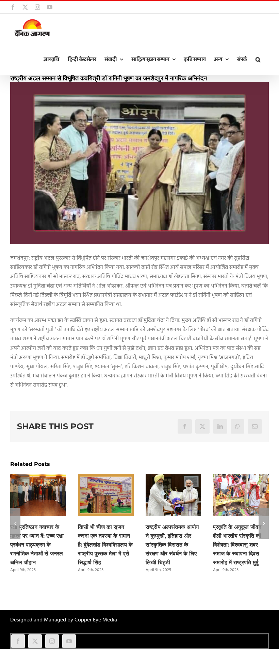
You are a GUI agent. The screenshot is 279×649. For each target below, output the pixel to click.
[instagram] (52, 641)
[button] (258, 59)
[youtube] (69, 641)
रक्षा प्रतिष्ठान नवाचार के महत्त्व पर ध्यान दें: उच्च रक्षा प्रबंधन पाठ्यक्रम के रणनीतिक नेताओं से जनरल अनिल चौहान (37, 545)
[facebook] (18, 641)
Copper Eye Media (96, 620)
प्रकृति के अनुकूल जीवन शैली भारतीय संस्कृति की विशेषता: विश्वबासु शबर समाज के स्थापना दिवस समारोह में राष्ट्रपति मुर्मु (237, 545)
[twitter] (35, 641)
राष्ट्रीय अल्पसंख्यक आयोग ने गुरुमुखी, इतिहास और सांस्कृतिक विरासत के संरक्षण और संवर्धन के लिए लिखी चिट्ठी (172, 545)
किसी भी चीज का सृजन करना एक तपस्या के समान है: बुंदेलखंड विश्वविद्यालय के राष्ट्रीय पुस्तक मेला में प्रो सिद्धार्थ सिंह (105, 545)
